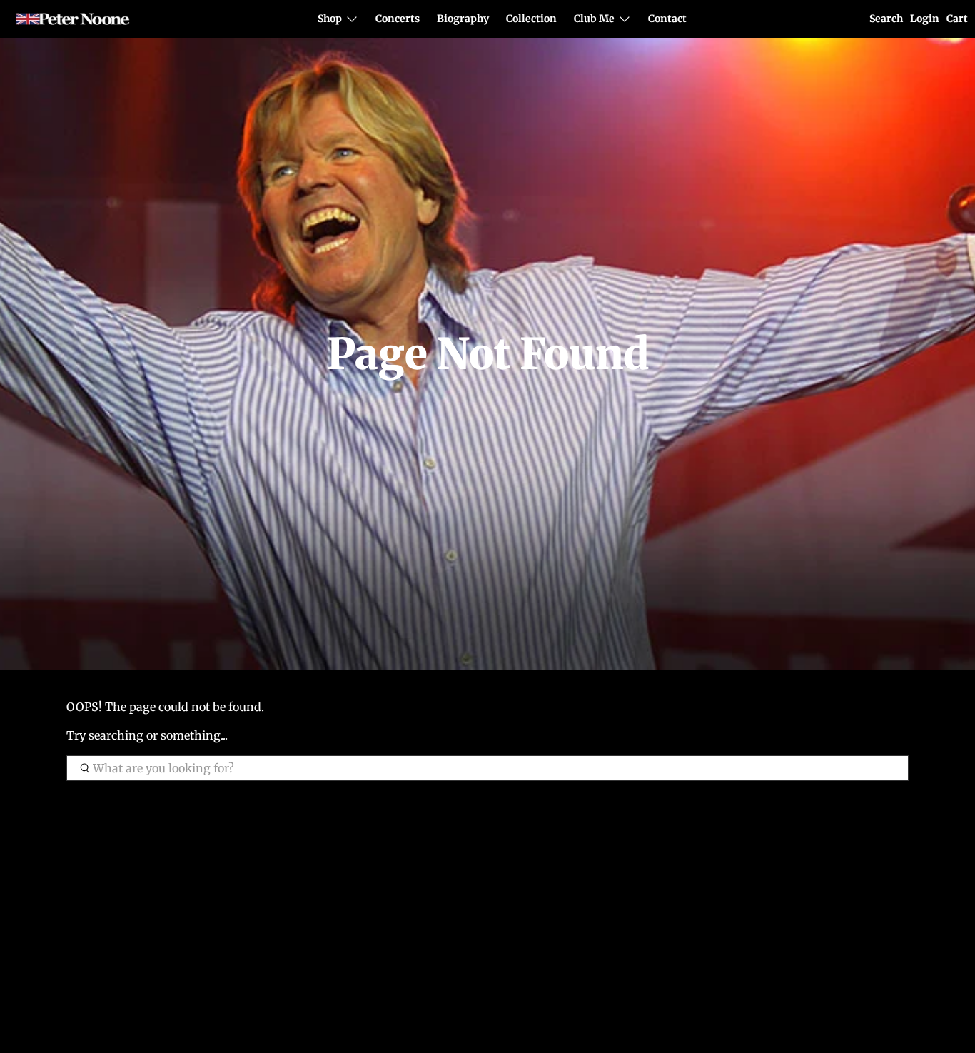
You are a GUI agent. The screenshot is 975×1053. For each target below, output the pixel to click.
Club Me (594, 18)
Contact (667, 18)
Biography (463, 18)
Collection (531, 18)
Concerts (397, 18)
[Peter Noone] (73, 19)
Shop (330, 18)
